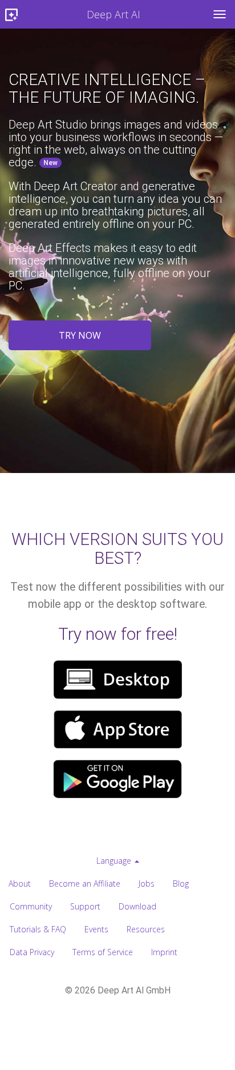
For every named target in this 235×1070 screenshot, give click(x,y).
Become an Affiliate (84, 883)
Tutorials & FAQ (38, 929)
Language (114, 860)
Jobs (147, 883)
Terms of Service (102, 952)
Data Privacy (32, 952)
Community (31, 906)
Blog (181, 883)
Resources (146, 929)
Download (137, 906)
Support (85, 906)
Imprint (164, 952)
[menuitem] (118, 860)
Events (96, 929)
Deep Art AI (113, 14)
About (20, 883)
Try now (80, 335)
